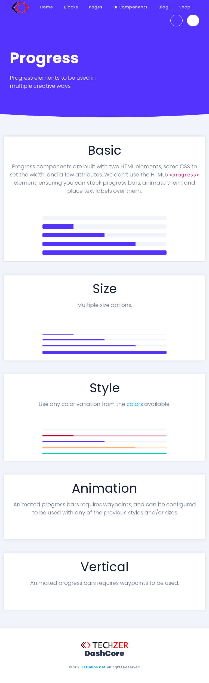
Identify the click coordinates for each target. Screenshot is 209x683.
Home (46, 7)
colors (135, 404)
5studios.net (93, 667)
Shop (184, 7)
